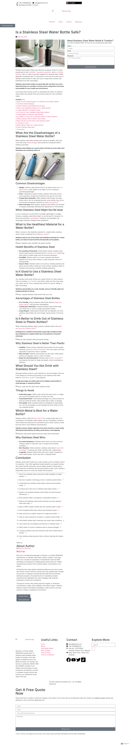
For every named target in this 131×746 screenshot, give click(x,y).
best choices (44, 234)
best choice (38, 418)
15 (42, 418)
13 (62, 357)
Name (69, 46)
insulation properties (44, 72)
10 (28, 304)
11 (36, 328)
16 (26, 449)
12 (45, 349)
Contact (69, 22)
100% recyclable (55, 358)
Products (52, 22)
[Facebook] (68, 660)
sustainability (34, 218)
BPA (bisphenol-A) (50, 253)
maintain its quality (28, 377)
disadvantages (32, 142)
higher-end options (51, 202)
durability (32, 72)
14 (35, 377)
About (61, 22)
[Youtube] (73, 660)
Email (69, 51)
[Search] (93, 648)
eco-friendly (32, 281)
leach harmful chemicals (37, 349)
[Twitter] (78, 660)
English (72, 3)
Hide (23, 99)
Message (70, 55)
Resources (78, 22)
